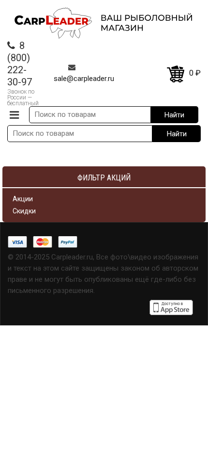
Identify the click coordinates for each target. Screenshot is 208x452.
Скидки (24, 211)
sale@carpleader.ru (84, 78)
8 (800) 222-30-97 (19, 64)
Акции (23, 199)
